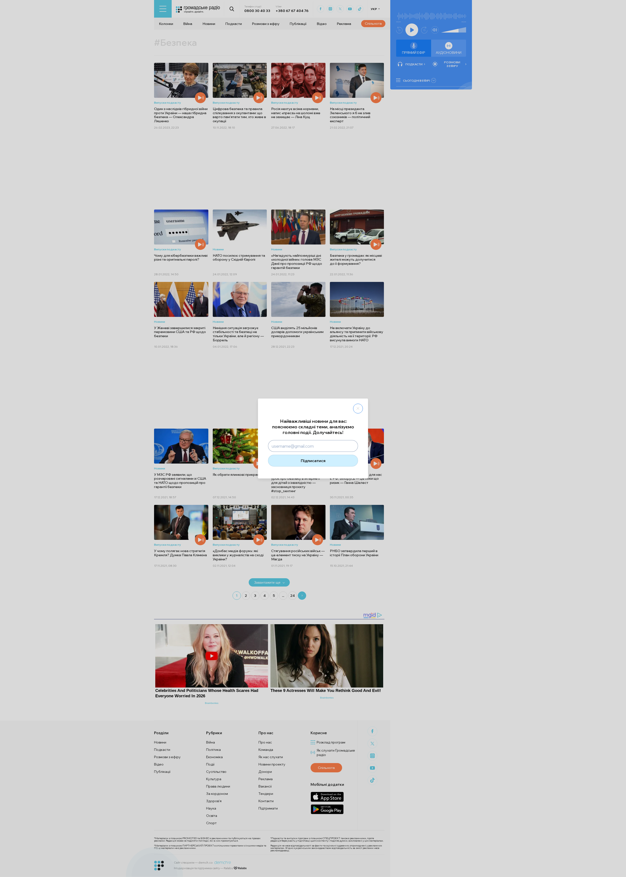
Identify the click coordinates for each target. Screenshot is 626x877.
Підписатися (313, 460)
